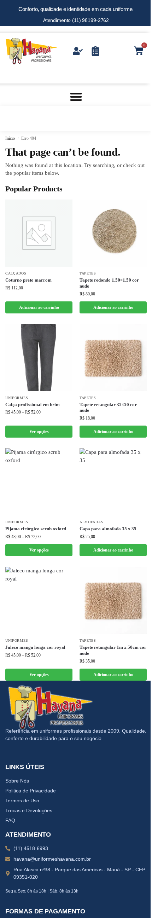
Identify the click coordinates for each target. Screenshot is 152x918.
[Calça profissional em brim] (38, 357)
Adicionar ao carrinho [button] (39, 307)
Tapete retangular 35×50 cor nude (108, 407)
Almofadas (91, 522)
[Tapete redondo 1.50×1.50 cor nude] (113, 233)
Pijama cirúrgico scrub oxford (35, 528)
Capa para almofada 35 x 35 (108, 528)
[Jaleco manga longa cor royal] (38, 600)
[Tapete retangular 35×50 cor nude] (113, 357)
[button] (76, 96)
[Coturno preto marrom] (38, 233)
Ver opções (39, 431)
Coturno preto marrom (28, 280)
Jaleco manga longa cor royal (35, 647)
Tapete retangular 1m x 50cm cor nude (113, 650)
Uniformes (16, 398)
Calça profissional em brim (32, 404)
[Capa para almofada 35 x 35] (113, 481)
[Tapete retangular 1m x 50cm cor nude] (113, 600)
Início (10, 138)
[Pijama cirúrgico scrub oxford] (38, 481)
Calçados (16, 273)
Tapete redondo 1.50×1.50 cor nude (109, 283)
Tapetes (88, 273)
